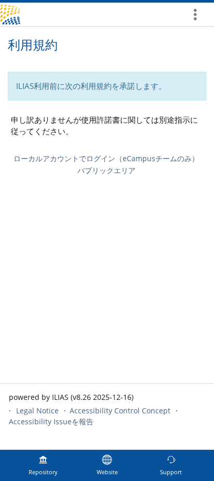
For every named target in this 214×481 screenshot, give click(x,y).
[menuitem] (199, 14)
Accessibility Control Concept (120, 410)
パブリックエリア (106, 170)
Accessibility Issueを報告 (51, 421)
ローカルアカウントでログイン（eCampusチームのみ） (106, 158)
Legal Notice (37, 410)
